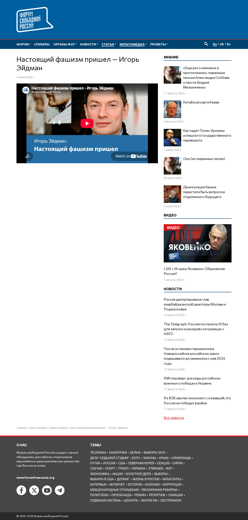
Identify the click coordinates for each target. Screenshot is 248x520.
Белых (135, 452)
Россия (109, 463)
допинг (123, 479)
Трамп (123, 468)
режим (140, 495)
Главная (21, 428)
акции (117, 474)
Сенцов (163, 463)
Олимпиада (181, 458)
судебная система (105, 500)
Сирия (177, 463)
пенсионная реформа (159, 490)
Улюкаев (155, 468)
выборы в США (102, 479)
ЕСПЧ (136, 458)
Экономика (99, 474)
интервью (98, 484)
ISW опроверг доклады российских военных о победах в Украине (192, 380)
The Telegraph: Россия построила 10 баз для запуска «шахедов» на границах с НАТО (196, 329)
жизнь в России (146, 479)
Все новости (174, 417)
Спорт (110, 468)
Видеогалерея (58, 428)
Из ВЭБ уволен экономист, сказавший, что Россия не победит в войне (197, 400)
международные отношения (114, 490)
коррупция (172, 484)
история (135, 484)
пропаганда (121, 495)
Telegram (98, 452)
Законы (149, 458)
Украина (138, 468)
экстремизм (170, 500)
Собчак (96, 468)
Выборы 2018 (154, 452)
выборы (161, 474)
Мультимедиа (38, 428)
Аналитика (118, 452)
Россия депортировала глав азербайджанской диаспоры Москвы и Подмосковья (195, 304)
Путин (95, 463)
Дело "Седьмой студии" (109, 458)
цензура (131, 500)
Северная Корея (141, 463)
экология (149, 500)
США (121, 463)
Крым (163, 458)
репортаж (157, 495)
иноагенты (172, 479)
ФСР (169, 468)
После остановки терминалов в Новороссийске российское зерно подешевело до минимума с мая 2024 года (194, 355)
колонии (152, 484)
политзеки (99, 495)
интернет (117, 484)
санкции (175, 495)
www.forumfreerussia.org (35, 477)
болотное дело (138, 474)
